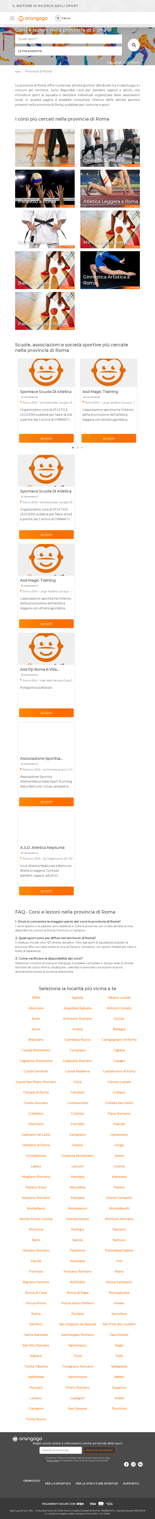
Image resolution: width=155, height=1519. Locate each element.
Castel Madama (77, 1071)
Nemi (36, 1240)
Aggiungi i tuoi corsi (122, 62)
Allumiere (36, 1008)
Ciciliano (119, 1092)
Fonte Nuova (36, 1419)
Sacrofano (119, 1314)
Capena (119, 1050)
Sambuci (36, 1324)
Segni (119, 1345)
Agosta (77, 997)
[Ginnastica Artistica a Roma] (110, 270)
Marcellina (77, 1187)
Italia (17, 71)
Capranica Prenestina (36, 1061)
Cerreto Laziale (119, 1082)
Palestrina (77, 1250)
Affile (36, 997)
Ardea (119, 1398)
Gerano (77, 1145)
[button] (73, 447)
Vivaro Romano (77, 1387)
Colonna (77, 1113)
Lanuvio (77, 1166)
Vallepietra (119, 1366)
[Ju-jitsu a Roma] (45, 229)
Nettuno (119, 1240)
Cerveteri (77, 1092)
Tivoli (78, 1356)
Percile (36, 1261)
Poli (119, 1261)
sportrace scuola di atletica (45, 391)
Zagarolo (119, 1387)
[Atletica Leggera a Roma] (110, 188)
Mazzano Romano (36, 1198)
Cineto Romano (36, 1103)
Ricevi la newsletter (99, 1450)
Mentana (77, 1198)
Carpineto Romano (77, 1061)
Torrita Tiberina (36, 1366)
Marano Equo (36, 1187)
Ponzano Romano (77, 1271)
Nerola (77, 1240)
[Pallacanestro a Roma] (45, 311)
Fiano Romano (119, 1113)
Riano (119, 1271)
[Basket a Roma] (45, 270)
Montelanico (77, 1208)
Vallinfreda (36, 1377)
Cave (77, 1082)
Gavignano (77, 1134)
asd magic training (100, 391)
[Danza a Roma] (45, 148)
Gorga (119, 1145)
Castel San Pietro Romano (36, 1082)
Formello (77, 1124)
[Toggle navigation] (13, 18)
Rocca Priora (36, 1303)
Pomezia (36, 1271)
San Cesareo (77, 1408)
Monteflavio (36, 1208)
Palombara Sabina (119, 1250)
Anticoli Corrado (119, 1008)
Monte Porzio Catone (36, 1219)
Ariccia (119, 1018)
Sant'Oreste (119, 1335)
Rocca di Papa (78, 1293)
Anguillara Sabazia (77, 1008)
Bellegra (119, 1029)
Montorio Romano (119, 1219)
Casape (119, 1061)
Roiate (119, 1303)
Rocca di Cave (36, 1293)
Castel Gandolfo (36, 1071)
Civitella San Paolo (119, 1103)
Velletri (119, 1377)
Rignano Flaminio (35, 1282)
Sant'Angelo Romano (77, 1335)
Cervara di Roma (36, 1092)
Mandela (77, 1177)
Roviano (77, 1314)
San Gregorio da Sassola (77, 1324)
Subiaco (36, 1356)
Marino (119, 1187)
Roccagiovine (119, 1293)
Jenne (119, 1155)
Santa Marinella (36, 1335)
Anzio (36, 1018)
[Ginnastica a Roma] (110, 148)
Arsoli (36, 1029)
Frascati (119, 1124)
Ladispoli (77, 1398)
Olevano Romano (36, 1250)
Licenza (119, 1166)
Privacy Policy (53, 1460)
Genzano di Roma (36, 1145)
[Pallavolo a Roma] (45, 188)
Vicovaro (36, 1387)
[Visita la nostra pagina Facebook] (126, 1464)
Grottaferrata (36, 1155)
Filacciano (36, 1124)
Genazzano (119, 1134)
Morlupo (77, 1229)
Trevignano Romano (77, 1366)
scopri (46, 438)
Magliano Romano (36, 1177)
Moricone (36, 1229)
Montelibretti (119, 1208)
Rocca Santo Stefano (77, 1303)
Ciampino (36, 1408)
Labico (36, 1166)
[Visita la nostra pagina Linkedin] (140, 1464)
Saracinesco (77, 1345)
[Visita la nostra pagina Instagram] (133, 1464)
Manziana (119, 1177)
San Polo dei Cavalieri (119, 1324)
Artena (77, 1029)
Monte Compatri (119, 1198)
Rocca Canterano (119, 1282)
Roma (36, 1314)
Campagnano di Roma (119, 1039)
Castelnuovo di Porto (119, 1071)
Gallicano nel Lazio (36, 1134)
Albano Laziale (119, 997)
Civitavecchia (77, 1103)
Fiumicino (119, 1408)
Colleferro (35, 1113)
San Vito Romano (35, 1345)
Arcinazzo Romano (77, 1018)
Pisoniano (77, 1261)
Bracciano (35, 1039)
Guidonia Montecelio (77, 1155)
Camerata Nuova (77, 1039)
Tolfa (119, 1356)
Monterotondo (77, 1219)
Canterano (78, 1050)
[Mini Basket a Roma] (110, 229)
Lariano (36, 1398)
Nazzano (119, 1229)
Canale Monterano (36, 1050)
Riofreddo (77, 1282)
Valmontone (77, 1377)
